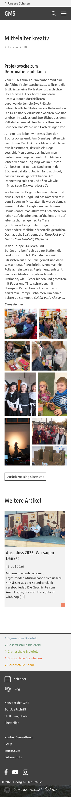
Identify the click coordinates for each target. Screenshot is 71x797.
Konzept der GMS (17, 702)
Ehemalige (12, 722)
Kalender (19, 678)
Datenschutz (13, 757)
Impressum (12, 750)
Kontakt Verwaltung (19, 737)
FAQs (8, 744)
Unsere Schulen (19, 3)
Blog (16, 689)
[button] (21, 324)
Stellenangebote (16, 716)
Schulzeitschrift (15, 709)
